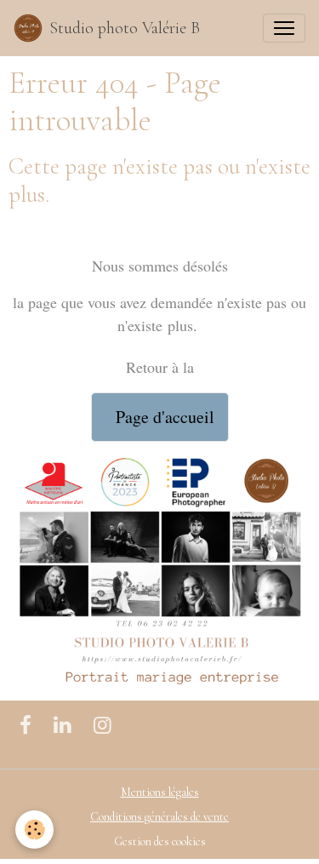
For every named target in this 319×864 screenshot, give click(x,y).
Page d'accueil (159, 416)
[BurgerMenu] (284, 28)
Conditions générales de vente (159, 817)
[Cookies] (34, 829)
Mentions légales (160, 792)
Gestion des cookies (160, 841)
